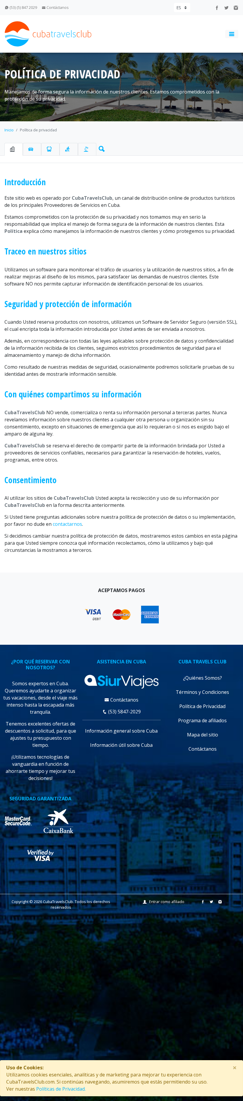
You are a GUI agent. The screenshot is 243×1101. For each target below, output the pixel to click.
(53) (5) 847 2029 (23, 7)
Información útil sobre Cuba (121, 745)
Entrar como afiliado (166, 901)
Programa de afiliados (202, 720)
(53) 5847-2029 (124, 711)
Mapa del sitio (202, 734)
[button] (100, 147)
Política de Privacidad (202, 706)
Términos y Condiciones (202, 692)
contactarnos (67, 524)
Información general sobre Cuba (121, 731)
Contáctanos (57, 7)
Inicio (9, 130)
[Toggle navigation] (231, 34)
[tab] (13, 149)
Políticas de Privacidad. (61, 1089)
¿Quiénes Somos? (202, 678)
